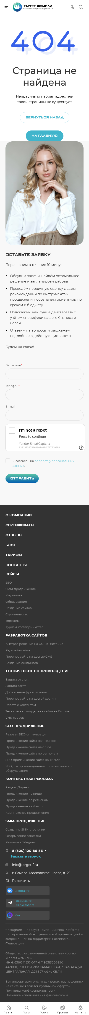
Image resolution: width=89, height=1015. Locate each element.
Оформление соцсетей (23, 836)
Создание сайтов (18, 608)
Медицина (13, 595)
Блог (10, 545)
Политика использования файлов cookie (36, 995)
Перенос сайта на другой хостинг (31, 698)
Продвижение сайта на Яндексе (30, 740)
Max (17, 915)
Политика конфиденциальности (30, 990)
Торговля (12, 620)
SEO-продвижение (24, 726)
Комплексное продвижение (27, 812)
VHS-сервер (14, 717)
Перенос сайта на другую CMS (28, 656)
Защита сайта (15, 686)
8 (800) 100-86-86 (27, 850)
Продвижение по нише (23, 793)
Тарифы (13, 555)
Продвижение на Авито (23, 806)
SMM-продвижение (20, 589)
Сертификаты (19, 525)
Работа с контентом (20, 705)
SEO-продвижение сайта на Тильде (32, 760)
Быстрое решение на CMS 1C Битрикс (34, 644)
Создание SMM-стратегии (25, 829)
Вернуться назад (45, 117)
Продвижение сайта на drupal (28, 747)
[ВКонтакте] (10, 890)
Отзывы (13, 535)
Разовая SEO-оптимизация (26, 734)
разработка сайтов (26, 635)
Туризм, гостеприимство (24, 627)
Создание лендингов (21, 663)
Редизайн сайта (17, 650)
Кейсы (12, 574)
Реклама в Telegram (20, 842)
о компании (18, 515)
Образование (16, 601)
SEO (8, 582)
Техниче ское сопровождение (37, 671)
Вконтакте (22, 890)
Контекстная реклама (29, 779)
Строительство (16, 614)
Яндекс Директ (17, 787)
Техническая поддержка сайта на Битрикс (38, 711)
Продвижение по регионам (26, 800)
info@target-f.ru (25, 865)
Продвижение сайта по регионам (31, 753)
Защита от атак (17, 679)
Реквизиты (21, 881)
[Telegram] (10, 902)
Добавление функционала (26, 692)
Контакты (16, 565)
